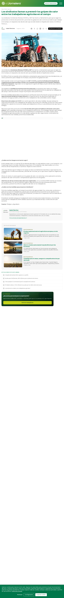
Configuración (29, 594)
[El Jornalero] (11, 3)
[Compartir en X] (34, 28)
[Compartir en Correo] (43, 28)
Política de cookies (17, 591)
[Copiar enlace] (46, 28)
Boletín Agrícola (7, 9)
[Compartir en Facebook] (31, 28)
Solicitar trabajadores (27, 302)
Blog (3, 9)
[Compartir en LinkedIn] (40, 28)
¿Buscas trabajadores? (51, 3)
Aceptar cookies (41, 594)
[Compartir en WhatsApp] (37, 28)
